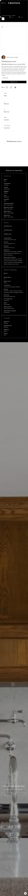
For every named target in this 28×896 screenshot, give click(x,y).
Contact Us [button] (14, 794)
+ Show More (5, 77)
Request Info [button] (14, 82)
